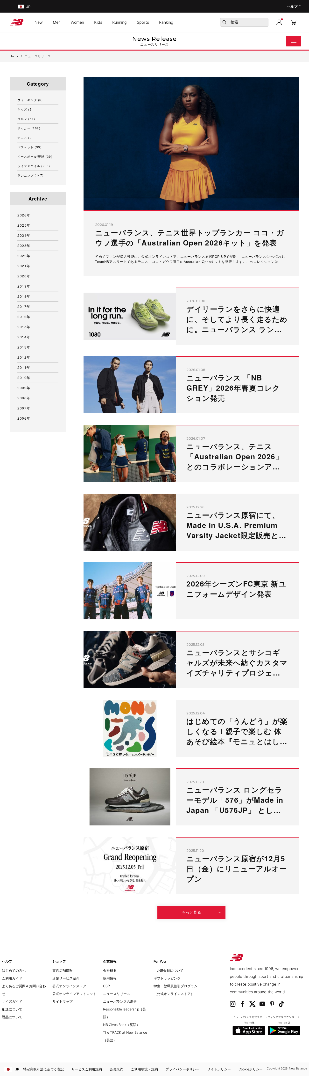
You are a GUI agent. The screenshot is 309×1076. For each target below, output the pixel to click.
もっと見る (191, 912)
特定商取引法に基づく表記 (43, 1069)
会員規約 (116, 1069)
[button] (279, 22)
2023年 (23, 245)
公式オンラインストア (69, 986)
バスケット (29, 147)
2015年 (23, 326)
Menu (293, 41)
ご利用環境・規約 (144, 1069)
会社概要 (110, 970)
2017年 (23, 306)
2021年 (23, 265)
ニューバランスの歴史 (120, 1001)
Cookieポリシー (251, 1069)
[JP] (20, 6)
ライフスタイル (33, 166)
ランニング (30, 175)
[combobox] (244, 22)
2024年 (23, 235)
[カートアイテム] (293, 22)
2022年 (23, 255)
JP (17, 1069)
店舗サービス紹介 (65, 978)
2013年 (23, 347)
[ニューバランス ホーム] (19, 22)
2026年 (23, 215)
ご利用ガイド (12, 978)
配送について (12, 1009)
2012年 (23, 357)
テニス (25, 137)
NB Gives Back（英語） (121, 1025)
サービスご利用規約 (86, 1069)
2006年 (23, 418)
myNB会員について (168, 970)
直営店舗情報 (62, 970)
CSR (106, 986)
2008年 (23, 397)
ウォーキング (30, 100)
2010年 (23, 377)
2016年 (23, 316)
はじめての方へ (14, 970)
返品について (12, 1017)
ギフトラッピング (167, 978)
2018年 (23, 296)
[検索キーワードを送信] (224, 22)
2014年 (23, 336)
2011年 (23, 367)
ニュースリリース (116, 994)
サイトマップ (62, 1001)
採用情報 (110, 978)
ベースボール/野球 (34, 156)
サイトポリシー (219, 1069)
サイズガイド (12, 1001)
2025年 (23, 225)
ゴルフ (26, 119)
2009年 (23, 387)
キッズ (25, 109)
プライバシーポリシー (182, 1069)
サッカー (28, 128)
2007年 (23, 408)
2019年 (23, 286)
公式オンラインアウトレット (74, 994)
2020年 (23, 276)
